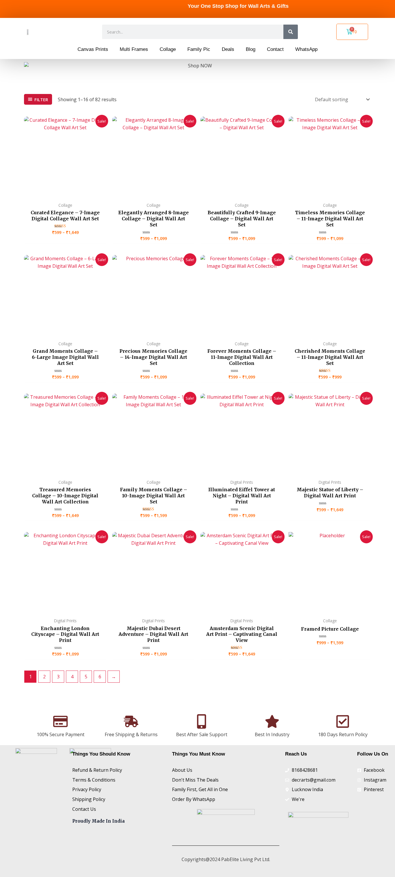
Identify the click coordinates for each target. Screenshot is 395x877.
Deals (228, 49)
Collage (168, 49)
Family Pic (198, 49)
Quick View (65, 193)
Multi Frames (134, 49)
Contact (275, 49)
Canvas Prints (92, 49)
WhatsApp (306, 49)
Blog (250, 49)
